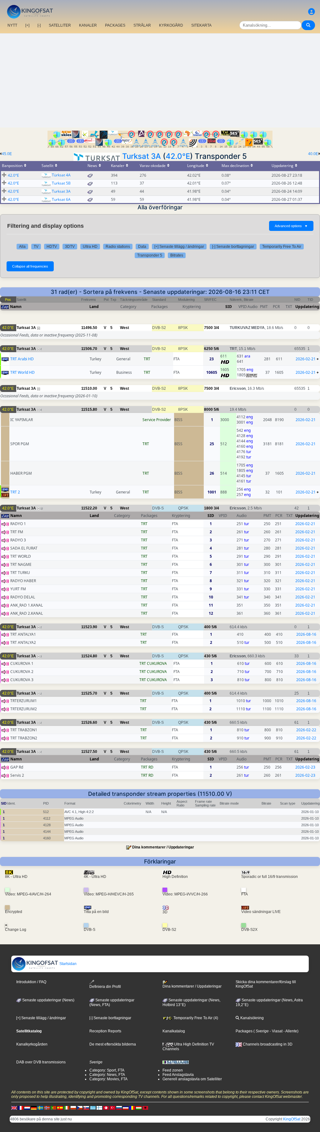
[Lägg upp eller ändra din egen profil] (311, 12)
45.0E (7, 154)
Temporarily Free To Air (281, 246)
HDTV (52, 246)
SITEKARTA (201, 25)
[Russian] (119, 1107)
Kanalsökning (251, 1018)
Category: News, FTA (107, 1074)
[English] (14, 1107)
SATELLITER (60, 25)
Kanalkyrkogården (32, 1044)
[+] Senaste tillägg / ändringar (179, 246)
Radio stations (118, 246)
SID (228, 306)
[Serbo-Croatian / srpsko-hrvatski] (125, 1107)
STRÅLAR (142, 25)
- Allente (289, 1031)
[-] (39, 25)
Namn (16, 306)
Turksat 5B (61, 183)
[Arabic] (106, 1107)
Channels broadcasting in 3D (267, 1044)
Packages (244, 1031)
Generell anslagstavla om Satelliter (192, 1079)
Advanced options (291, 226)
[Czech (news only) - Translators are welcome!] (79, 1107)
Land (94, 306)
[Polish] (73, 1107)
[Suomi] (99, 1107)
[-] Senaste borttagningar (233, 246)
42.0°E (178, 156)
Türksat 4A (61, 175)
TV (36, 246)
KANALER (88, 25)
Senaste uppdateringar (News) (47, 1000)
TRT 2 (15, 492)
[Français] (20, 1107)
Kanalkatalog (173, 1031)
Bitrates (176, 255)
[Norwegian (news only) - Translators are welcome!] (47, 1107)
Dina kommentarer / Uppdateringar (163, 847)
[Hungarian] (139, 1107)
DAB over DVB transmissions (41, 1062)
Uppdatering (307, 306)
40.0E (313, 154)
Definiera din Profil (105, 986)
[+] (27, 25)
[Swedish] (40, 1107)
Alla (22, 246)
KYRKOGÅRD (171, 25)
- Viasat (275, 1031)
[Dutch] (27, 1107)
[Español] (60, 1107)
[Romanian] (132, 1107)
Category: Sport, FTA (106, 1070)
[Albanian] (145, 1107)
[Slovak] (86, 1107)
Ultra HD (90, 246)
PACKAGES (115, 25)
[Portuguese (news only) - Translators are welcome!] (53, 1107)
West (124, 328)
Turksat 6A (61, 199)
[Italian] (66, 1107)
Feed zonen (172, 1070)
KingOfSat (291, 1119)
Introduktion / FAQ (31, 982)
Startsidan (67, 964)
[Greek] (93, 1107)
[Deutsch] (34, 1107)
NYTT (12, 25)
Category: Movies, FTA (108, 1079)
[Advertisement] (160, 80)
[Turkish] (112, 1107)
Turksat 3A (141, 156)
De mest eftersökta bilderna (112, 1044)
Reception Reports (105, 1031)
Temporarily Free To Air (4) (195, 1018)
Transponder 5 (149, 255)
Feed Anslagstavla (178, 1074)
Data (142, 246)
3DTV (70, 246)
